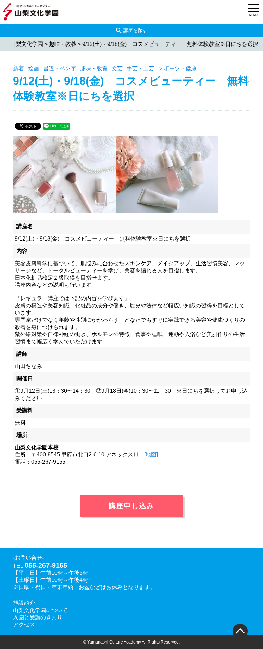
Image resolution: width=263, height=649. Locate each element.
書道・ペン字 (59, 68)
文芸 (117, 68)
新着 (18, 68)
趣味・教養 (94, 68)
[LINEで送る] (56, 125)
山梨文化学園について (40, 610)
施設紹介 (24, 603)
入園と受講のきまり (37, 617)
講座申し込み (131, 506)
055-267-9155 (46, 565)
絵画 (33, 68)
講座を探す (135, 30)
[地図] (151, 454)
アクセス (24, 624)
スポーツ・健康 (177, 68)
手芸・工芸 (140, 68)
